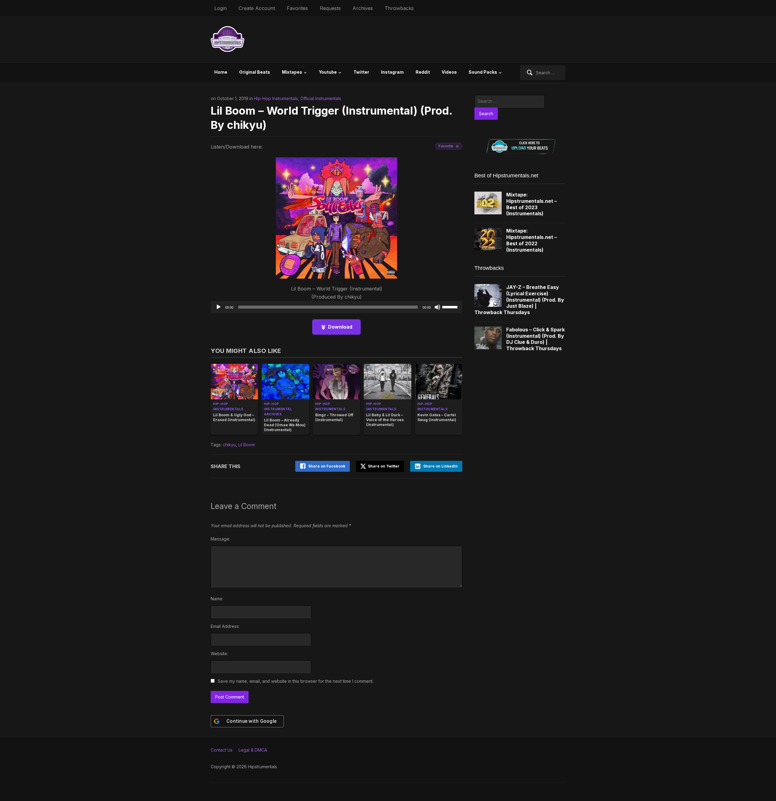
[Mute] (437, 307)
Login (220, 8)
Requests (330, 8)
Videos (449, 72)
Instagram (392, 72)
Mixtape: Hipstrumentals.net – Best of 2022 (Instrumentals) (531, 240)
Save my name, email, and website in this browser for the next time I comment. (295, 681)
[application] (336, 307)
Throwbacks (399, 8)
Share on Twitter (383, 466)
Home (220, 72)
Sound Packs (483, 72)
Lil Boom (246, 444)
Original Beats (254, 72)
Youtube (328, 72)
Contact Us (221, 749)
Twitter (361, 72)
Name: (217, 598)
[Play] (219, 307)
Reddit (423, 72)
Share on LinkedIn (440, 466)
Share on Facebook (326, 466)
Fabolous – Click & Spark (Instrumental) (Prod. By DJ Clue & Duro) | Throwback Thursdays (535, 339)
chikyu (229, 444)
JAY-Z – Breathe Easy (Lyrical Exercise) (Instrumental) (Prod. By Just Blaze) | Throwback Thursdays (519, 299)
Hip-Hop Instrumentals (276, 98)
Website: (219, 653)
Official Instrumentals (320, 98)
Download (340, 327)
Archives (363, 8)
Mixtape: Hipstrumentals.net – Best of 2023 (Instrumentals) (531, 204)
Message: (220, 538)
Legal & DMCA (253, 749)
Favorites (297, 8)
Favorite (446, 146)
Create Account (257, 8)
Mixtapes (292, 72)
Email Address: (225, 626)
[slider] (450, 306)
